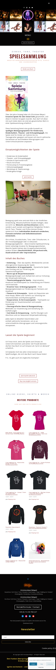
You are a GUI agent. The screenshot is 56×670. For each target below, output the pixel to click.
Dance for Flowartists (28, 42)
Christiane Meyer (28, 654)
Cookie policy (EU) (49, 648)
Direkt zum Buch (28, 69)
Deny (41, 664)
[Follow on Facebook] (24, 8)
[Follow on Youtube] (32, 8)
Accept (33, 664)
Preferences (50, 664)
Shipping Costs (12, 499)
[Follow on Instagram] (27, 8)
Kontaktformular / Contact (28, 607)
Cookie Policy (41, 667)
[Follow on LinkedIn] (29, 8)
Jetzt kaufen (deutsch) (28, 376)
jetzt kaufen (28, 177)
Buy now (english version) (28, 381)
